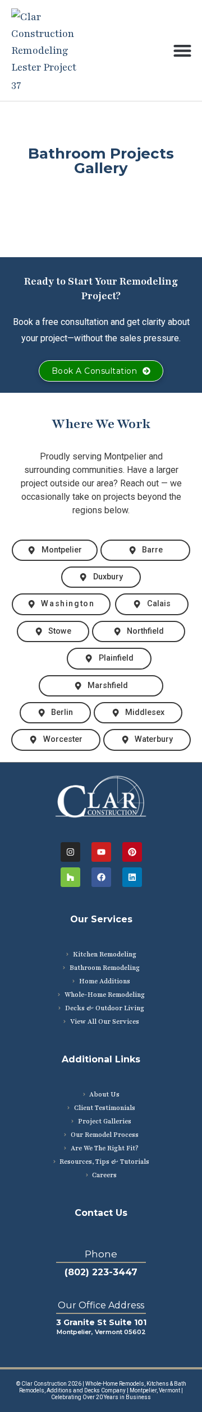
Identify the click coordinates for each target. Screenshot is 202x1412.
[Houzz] (70, 877)
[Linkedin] (132, 877)
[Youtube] (101, 852)
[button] (182, 50)
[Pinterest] (132, 852)
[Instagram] (70, 852)
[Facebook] (101, 877)
